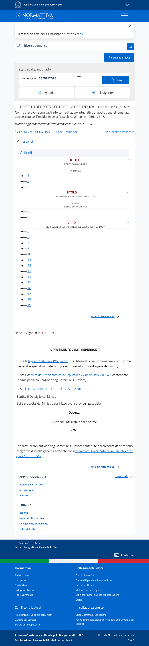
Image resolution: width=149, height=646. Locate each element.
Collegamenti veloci (25, 590)
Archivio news (22, 575)
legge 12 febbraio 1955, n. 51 (48, 361)
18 (29, 299)
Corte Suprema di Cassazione (91, 615)
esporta (23, 512)
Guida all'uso (21, 585)
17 (29, 293)
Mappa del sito (68, 635)
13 (29, 271)
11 (29, 259)
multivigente (104, 92)
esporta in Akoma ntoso (32, 518)
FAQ (80, 635)
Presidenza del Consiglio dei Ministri (34, 615)
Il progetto (20, 580)
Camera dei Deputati (26, 619)
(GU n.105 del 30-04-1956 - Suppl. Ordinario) (46, 131)
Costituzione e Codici (86, 575)
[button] (79, 77)
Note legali (50, 635)
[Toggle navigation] (124, 15)
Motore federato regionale (89, 590)
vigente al (30, 78)
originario (48, 92)
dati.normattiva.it (61, 640)
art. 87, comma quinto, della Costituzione (54, 388)
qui (81, 34)
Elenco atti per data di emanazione (94, 580)
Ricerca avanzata (119, 57)
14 (29, 276)
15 (29, 282)
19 (29, 305)
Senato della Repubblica (27, 624)
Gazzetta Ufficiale (85, 585)
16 (29, 288)
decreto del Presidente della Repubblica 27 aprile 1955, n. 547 (69, 374)
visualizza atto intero (120, 131)
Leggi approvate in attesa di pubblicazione (97, 595)
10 (29, 253)
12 (29, 265)
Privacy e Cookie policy (29, 635)
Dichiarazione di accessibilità (32, 640)
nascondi (27, 141)
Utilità (79, 599)
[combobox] (75, 46)
